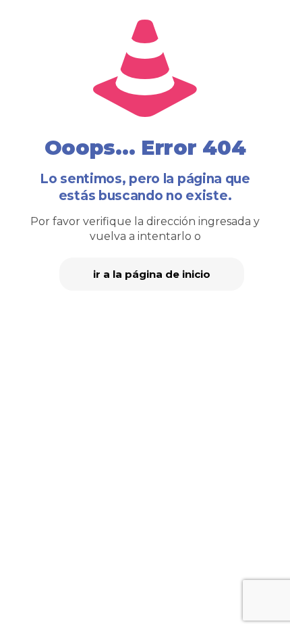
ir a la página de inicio (151, 274)
